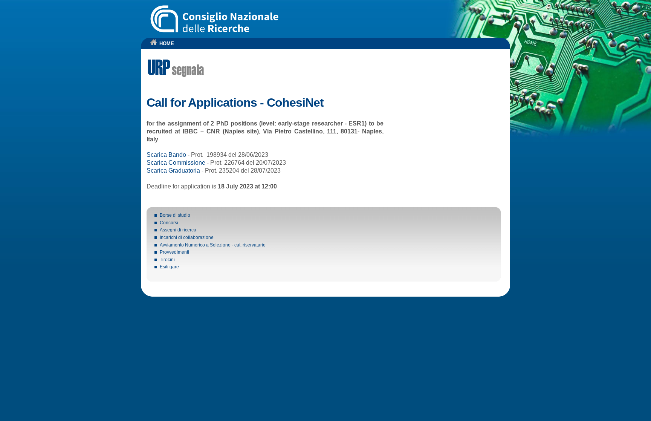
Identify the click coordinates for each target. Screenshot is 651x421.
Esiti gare (169, 266)
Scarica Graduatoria (173, 170)
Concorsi (169, 222)
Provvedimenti (174, 252)
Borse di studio (175, 215)
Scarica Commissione (176, 162)
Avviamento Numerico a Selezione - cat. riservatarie (213, 245)
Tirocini (167, 259)
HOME (166, 43)
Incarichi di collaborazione (187, 237)
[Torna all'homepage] (153, 44)
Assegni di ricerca (178, 230)
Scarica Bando (166, 155)
